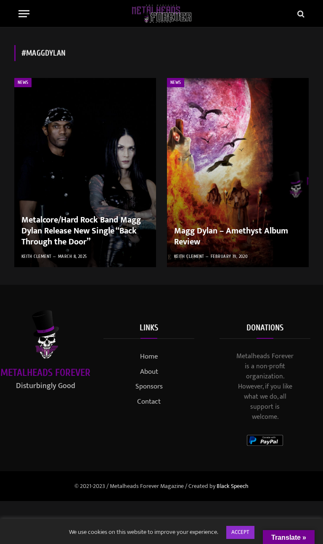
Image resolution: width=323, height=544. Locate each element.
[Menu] (24, 13)
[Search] (300, 13)
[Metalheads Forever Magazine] (162, 13)
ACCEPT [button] (240, 532)
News (23, 82)
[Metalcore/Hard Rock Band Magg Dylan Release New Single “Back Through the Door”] (85, 172)
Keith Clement (36, 256)
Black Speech (233, 486)
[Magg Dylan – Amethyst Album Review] (238, 172)
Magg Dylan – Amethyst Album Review (231, 236)
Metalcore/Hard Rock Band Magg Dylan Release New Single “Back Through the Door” (81, 231)
